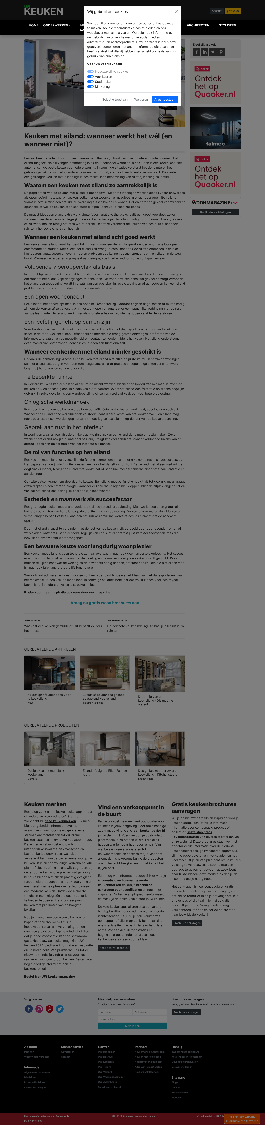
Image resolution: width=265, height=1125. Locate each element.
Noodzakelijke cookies (111, 71)
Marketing (102, 87)
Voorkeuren (103, 76)
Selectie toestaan (115, 99)
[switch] (90, 76)
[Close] (176, 12)
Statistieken (103, 82)
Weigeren (141, 99)
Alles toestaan (164, 99)
